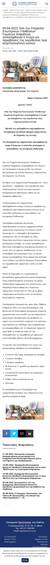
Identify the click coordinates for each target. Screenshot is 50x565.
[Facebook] (6, 433)
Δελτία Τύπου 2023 (16, 10)
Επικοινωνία (42, 542)
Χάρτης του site (41, 539)
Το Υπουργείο (10, 536)
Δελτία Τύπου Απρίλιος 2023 (36, 10)
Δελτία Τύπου (10, 539)
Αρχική (5, 10)
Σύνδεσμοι (42, 536)
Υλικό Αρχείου (10, 542)
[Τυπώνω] (29, 433)
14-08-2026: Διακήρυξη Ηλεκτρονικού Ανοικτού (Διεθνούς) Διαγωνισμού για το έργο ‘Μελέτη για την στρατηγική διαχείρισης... (24, 476)
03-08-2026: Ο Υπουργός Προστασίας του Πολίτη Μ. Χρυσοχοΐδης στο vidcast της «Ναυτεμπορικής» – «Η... (22, 495)
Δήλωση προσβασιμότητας (40, 545)
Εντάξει (25, 560)
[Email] (22, 433)
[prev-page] (4, 504)
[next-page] (8, 504)
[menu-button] (3, 4)
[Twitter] (14, 433)
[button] (46, 3)
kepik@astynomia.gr (27, 531)
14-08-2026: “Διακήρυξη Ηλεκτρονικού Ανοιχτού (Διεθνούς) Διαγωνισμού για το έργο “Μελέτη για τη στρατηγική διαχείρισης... (24, 467)
